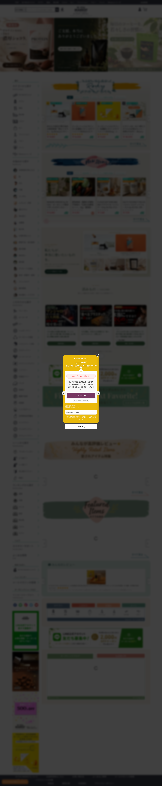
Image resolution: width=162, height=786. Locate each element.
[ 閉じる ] (81, 426)
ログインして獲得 (81, 395)
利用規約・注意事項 (73, 412)
